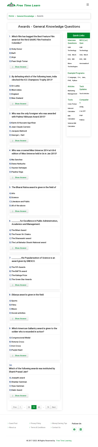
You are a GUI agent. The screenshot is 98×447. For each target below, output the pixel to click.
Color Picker (72, 104)
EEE (73, 59)
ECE (69, 59)
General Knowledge (25, 16)
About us (12, 427)
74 (48, 407)
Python (74, 80)
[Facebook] (74, 429)
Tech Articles (84, 93)
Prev (15, 407)
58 (29, 407)
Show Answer (20, 67)
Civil (69, 55)
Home (11, 16)
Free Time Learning (63, 441)
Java (83, 77)
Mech (74, 55)
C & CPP (82, 111)
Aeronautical (84, 63)
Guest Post (13, 423)
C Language (72, 77)
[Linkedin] (80, 429)
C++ (79, 77)
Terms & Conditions (38, 427)
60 (39, 407)
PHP (69, 80)
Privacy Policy (36, 423)
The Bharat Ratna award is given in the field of (34, 187)
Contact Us (56, 427)
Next (54, 407)
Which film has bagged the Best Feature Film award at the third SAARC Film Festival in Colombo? (33, 39)
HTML (81, 107)
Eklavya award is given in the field (28, 294)
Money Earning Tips (59, 423)
